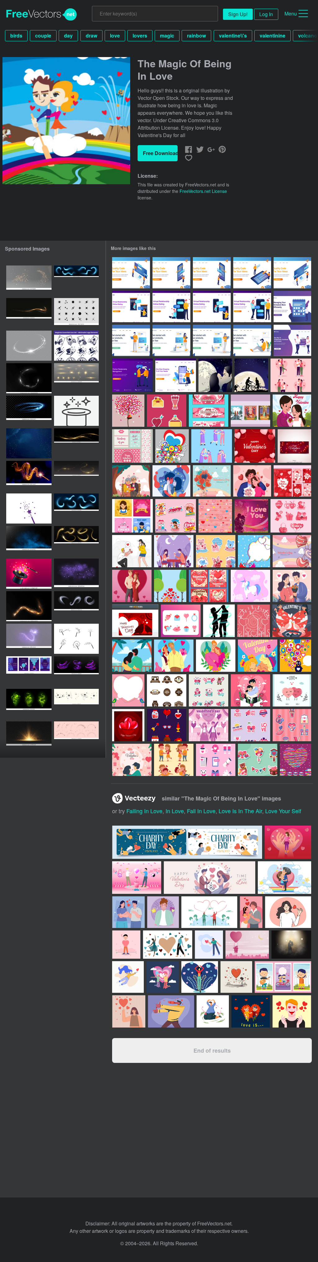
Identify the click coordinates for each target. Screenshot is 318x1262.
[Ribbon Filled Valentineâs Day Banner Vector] (294, 446)
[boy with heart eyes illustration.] (213, 1011)
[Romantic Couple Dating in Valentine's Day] (132, 586)
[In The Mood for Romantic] (171, 481)
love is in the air (240, 811)
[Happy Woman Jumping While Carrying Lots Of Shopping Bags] (175, 375)
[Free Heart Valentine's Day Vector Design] (128, 725)
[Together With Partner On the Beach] (132, 656)
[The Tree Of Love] (128, 411)
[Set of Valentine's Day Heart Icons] (215, 760)
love (115, 35)
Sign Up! (238, 14)
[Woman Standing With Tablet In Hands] (171, 340)
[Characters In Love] (170, 586)
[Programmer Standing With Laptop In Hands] (131, 340)
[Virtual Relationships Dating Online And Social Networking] (292, 340)
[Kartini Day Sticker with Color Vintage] (166, 690)
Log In (266, 14)
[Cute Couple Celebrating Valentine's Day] (252, 481)
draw (91, 35)
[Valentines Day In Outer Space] (295, 760)
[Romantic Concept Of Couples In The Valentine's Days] (250, 411)
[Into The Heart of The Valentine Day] (208, 411)
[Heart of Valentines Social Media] (208, 586)
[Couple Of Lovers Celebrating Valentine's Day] (132, 760)
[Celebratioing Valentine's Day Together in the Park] (292, 411)
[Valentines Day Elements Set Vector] (166, 411)
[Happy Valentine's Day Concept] (292, 551)
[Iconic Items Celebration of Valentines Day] (292, 725)
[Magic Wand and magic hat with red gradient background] (29, 574)
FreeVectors (41, 14)
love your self (283, 811)
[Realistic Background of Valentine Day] (254, 446)
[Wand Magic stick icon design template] (29, 508)
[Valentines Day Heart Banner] (128, 690)
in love (175, 811)
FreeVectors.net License (203, 191)
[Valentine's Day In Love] (290, 516)
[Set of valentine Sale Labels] (208, 690)
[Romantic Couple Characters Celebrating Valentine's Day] (211, 446)
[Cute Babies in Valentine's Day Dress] (257, 656)
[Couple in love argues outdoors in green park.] (209, 912)
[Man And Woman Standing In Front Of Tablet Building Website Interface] (252, 272)
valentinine (272, 35)
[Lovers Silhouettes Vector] (219, 620)
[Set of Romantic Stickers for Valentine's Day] (250, 725)
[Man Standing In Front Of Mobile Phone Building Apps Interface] (212, 272)
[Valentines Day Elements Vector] (181, 620)
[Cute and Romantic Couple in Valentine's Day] (173, 656)
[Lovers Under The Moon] (215, 375)
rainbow (196, 35)
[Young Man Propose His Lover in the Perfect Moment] (132, 551)
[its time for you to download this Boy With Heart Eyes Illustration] (291, 1011)
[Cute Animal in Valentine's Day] (215, 551)
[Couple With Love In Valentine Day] (250, 690)
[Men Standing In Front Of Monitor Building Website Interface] (131, 272)
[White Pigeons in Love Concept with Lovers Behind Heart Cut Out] (291, 620)
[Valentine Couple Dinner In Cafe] (173, 551)
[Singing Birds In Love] (253, 620)
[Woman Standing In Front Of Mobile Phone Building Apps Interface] (171, 272)
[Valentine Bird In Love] (295, 656)
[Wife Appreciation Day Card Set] (132, 516)
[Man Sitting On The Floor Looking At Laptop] (252, 340)
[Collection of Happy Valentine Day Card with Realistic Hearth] (292, 481)
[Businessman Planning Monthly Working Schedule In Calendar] (292, 306)
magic (167, 35)
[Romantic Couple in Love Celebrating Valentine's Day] (290, 375)
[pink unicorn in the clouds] (250, 586)
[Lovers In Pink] (251, 516)
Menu (290, 13)
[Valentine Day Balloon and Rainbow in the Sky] (212, 481)
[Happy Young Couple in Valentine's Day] (215, 656)
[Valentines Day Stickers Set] (175, 516)
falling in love (144, 811)
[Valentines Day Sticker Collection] (257, 760)
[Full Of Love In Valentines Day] (166, 725)
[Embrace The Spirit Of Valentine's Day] (172, 446)
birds (16, 35)
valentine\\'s (233, 35)
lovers (140, 35)
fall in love (201, 811)
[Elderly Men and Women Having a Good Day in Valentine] (131, 481)
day (68, 35)
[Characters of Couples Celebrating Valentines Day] (173, 760)
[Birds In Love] (254, 551)
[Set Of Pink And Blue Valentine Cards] (132, 446)
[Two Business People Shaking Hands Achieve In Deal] (132, 375)
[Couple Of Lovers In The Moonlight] (251, 375)
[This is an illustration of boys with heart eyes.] (171, 1011)
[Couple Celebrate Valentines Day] (292, 586)
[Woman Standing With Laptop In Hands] (212, 340)
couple (43, 35)
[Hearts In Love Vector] (292, 690)
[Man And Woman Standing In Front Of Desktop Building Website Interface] (292, 272)
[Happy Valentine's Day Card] (135, 620)
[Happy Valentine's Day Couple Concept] (208, 725)
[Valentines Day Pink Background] (215, 516)
